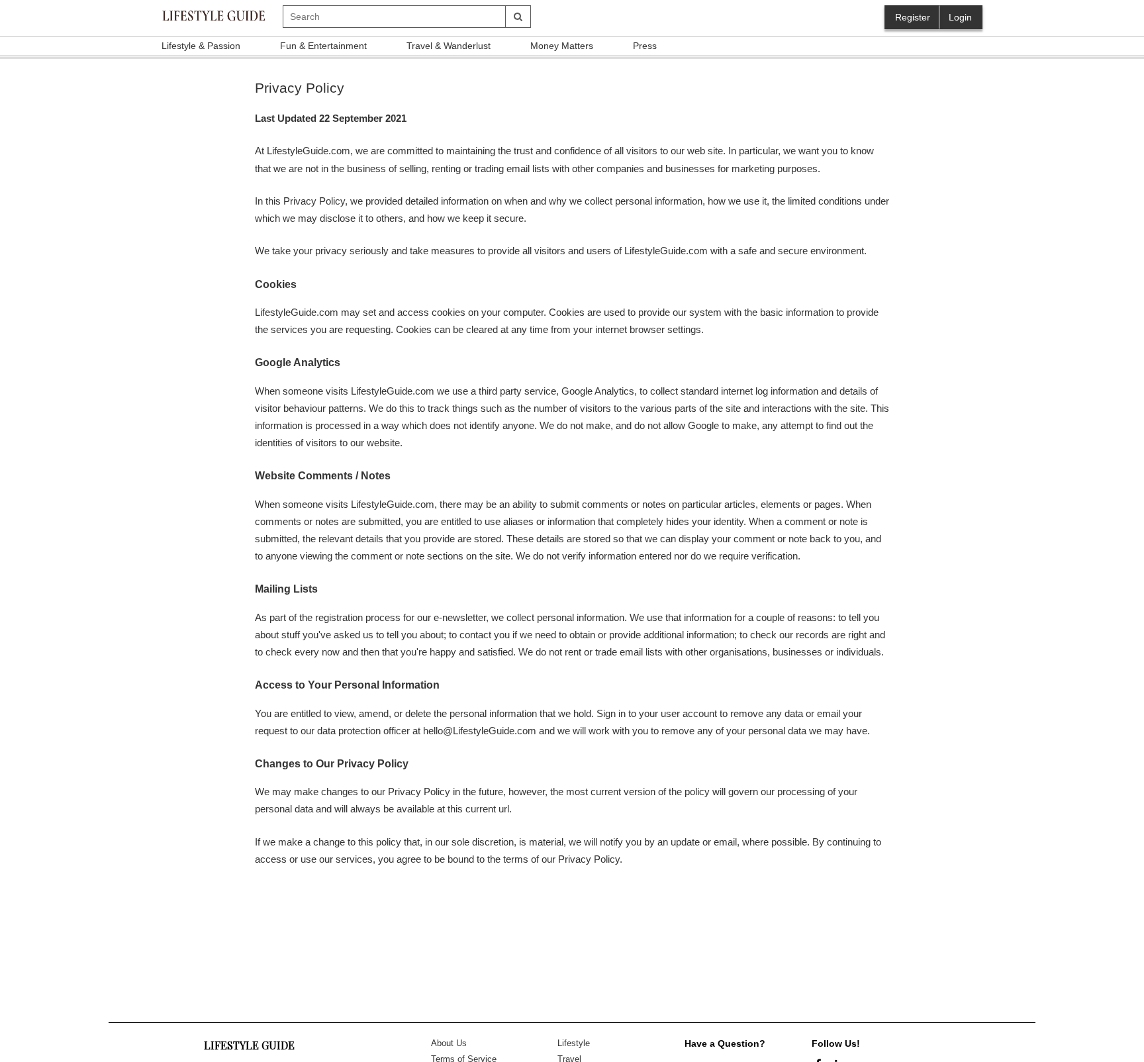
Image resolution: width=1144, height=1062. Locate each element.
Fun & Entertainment (323, 45)
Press (645, 45)
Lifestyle (573, 1043)
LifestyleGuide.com (308, 150)
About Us (449, 1043)
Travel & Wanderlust (448, 45)
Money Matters (561, 45)
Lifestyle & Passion (201, 45)
